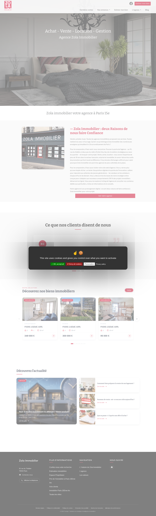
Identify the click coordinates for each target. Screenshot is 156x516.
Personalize (89, 264)
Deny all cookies (75, 264)
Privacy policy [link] (101, 264)
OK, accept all (58, 264)
